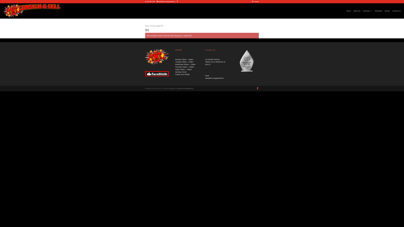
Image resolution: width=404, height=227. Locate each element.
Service (387, 11)
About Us (357, 11)
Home (348, 11)
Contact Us (396, 11)
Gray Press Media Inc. (185, 88)
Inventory (366, 11)
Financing (378, 11)
